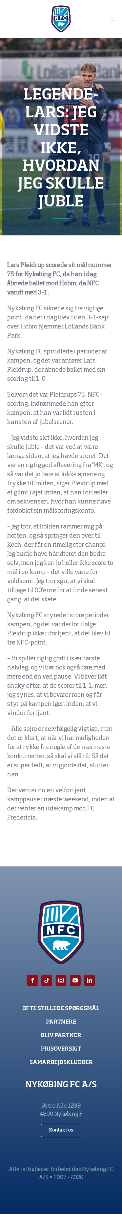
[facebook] (32, 980)
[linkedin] (89, 980)
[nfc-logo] (61, 8)
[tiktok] (46, 980)
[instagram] (61, 980)
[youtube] (75, 980)
